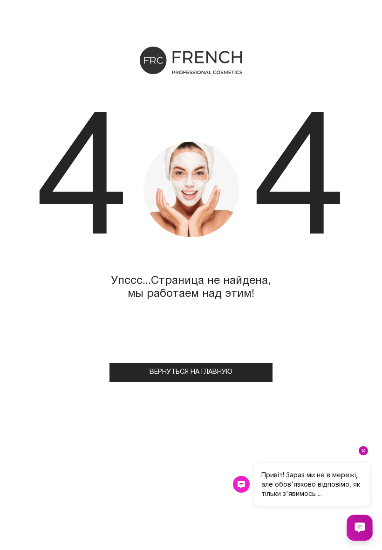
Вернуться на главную (191, 372)
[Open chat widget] (360, 528)
